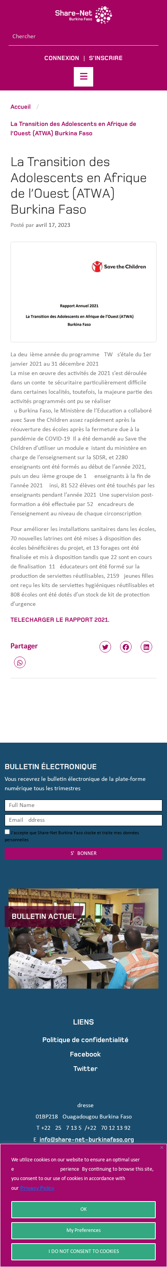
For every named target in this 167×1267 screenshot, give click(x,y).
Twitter (85, 1068)
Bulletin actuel (44, 916)
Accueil (20, 106)
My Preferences (83, 1230)
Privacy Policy (37, 1188)
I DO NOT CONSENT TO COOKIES (84, 1252)
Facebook (85, 1054)
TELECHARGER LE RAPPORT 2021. (60, 619)
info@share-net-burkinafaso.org (87, 1139)
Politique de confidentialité (85, 1040)
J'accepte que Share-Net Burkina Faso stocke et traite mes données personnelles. (72, 836)
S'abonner (84, 853)
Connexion (61, 58)
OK (83, 1209)
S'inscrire (106, 58)
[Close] (162, 1147)
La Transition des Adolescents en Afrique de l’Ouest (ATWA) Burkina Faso (73, 128)
